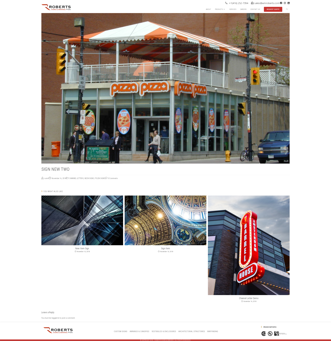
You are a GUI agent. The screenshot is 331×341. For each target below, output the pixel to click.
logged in (55, 318)
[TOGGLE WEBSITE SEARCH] (287, 9)
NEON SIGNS (89, 178)
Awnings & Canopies (139, 331)
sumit (46, 178)
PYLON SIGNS (100, 178)
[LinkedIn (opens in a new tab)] (288, 3)
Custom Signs (120, 331)
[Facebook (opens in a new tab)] (281, 3)
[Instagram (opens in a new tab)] (285, 3)
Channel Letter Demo (248, 298)
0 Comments (113, 178)
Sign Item (165, 248)
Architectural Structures (191, 331)
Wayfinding (212, 331)
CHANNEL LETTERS (76, 178)
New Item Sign (82, 248)
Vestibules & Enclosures (164, 331)
